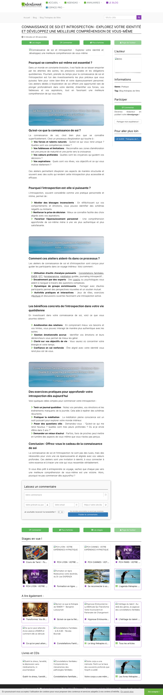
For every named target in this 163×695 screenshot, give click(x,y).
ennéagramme (51, 276)
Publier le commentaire (87, 514)
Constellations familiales (91, 273)
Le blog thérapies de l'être (100, 643)
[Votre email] (66, 505)
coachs (76, 279)
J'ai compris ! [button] (153, 692)
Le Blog (113, 2)
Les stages (36, 42)
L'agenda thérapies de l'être (132, 586)
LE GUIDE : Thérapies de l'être (128, 139)
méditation (65, 276)
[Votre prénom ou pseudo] (37, 505)
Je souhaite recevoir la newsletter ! (40, 512)
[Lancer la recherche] (139, 17)
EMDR (34, 276)
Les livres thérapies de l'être (132, 676)
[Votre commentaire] (66, 496)
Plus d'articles (98, 42)
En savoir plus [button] (127, 692)
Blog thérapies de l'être (129, 91)
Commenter (67, 42)
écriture (36, 296)
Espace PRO (55, 7)
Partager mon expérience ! (128, 122)
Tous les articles (127, 643)
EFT (40, 276)
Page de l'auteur (128, 42)
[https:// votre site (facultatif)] (95, 505)
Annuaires (93, 2)
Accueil (53, 2)
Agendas (72, 2)
